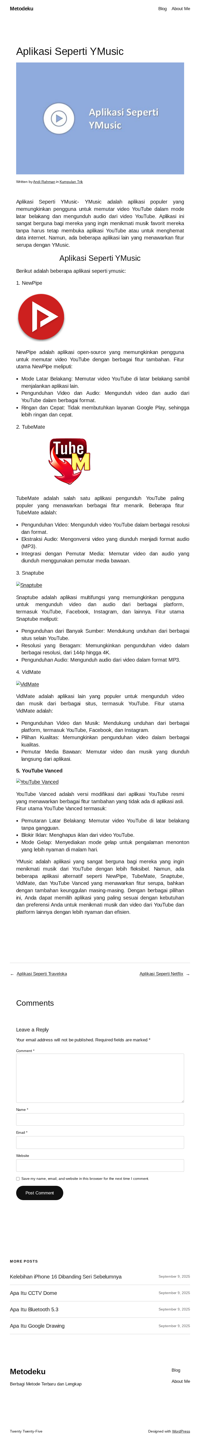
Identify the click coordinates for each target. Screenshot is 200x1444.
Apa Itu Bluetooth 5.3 (34, 1309)
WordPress (181, 1431)
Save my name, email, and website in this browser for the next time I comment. (85, 1178)
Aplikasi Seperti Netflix (161, 973)
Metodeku (21, 8)
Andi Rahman (44, 182)
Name (22, 1109)
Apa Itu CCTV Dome (33, 1293)
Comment (25, 1051)
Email (21, 1132)
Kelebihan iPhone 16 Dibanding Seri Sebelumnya (66, 1277)
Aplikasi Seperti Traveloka (42, 973)
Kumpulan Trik (71, 182)
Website (22, 1156)
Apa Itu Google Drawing (37, 1326)
